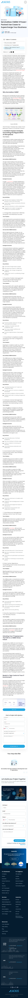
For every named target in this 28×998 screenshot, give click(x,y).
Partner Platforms (6, 881)
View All (13, 859)
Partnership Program (20, 885)
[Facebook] (11, 52)
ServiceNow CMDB (17, 98)
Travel (17, 906)
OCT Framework (5, 888)
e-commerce (10, 181)
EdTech (17, 913)
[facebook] (11, 52)
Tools (3, 883)
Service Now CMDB (20, 70)
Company (4, 874)
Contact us (5, 686)
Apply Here (23, 844)
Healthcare (18, 902)
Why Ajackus (18, 874)
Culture (17, 876)
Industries (4, 878)
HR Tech (17, 911)
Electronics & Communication (19, 917)
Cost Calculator (5, 924)
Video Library (5, 926)
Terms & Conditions (19, 994)
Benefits (17, 878)
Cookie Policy (7, 994)
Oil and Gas (18, 909)
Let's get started (13, 746)
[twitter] (9, 52)
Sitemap (4, 933)
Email (5, 722)
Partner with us (5, 893)
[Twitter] (9, 52)
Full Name (6, 717)
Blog (3, 929)
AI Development (5, 899)
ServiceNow (12, 528)
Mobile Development (6, 904)
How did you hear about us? (9, 823)
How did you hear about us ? (10, 731)
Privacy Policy (12, 994)
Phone (6, 726)
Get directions (19, 945)
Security (4, 885)
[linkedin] (13, 52)
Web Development (6, 902)
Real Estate (18, 904)
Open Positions (19, 883)
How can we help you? (8, 736)
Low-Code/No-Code (6, 911)
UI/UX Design (5, 913)
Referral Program (6, 890)
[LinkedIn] (13, 52)
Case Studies (5, 931)
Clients (3, 876)
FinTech (17, 899)
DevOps (4, 906)
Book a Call (14, 709)
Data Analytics (5, 909)
